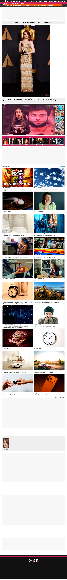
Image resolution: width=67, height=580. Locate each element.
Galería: (34, 137)
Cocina (26, 563)
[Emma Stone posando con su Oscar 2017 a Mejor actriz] (12, 141)
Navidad (52, 563)
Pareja (18, 563)
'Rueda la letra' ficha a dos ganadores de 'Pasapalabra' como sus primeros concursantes (29, 5)
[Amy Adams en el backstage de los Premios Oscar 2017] (33, 141)
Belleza (12, 563)
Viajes (48, 563)
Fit (15, 563)
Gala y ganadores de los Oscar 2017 (19, 3)
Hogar (29, 563)
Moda (8, 563)
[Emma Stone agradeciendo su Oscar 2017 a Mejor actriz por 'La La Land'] (59, 141)
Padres (22, 563)
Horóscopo (57, 563)
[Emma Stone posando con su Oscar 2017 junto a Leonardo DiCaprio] (19, 141)
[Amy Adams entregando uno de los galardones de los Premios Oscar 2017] (26, 141)
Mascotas (43, 563)
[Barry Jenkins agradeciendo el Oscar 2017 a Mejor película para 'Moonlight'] (46, 141)
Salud (33, 563)
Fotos (10, 3)
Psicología (38, 563)
